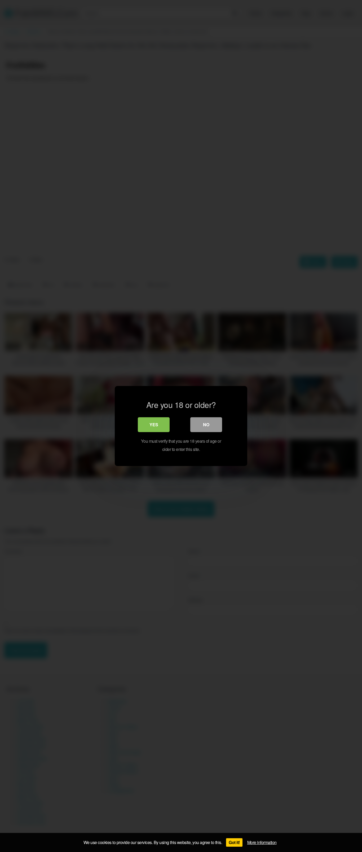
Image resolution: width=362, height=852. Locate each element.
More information (262, 842)
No (206, 424)
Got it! (234, 842)
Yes (153, 424)
